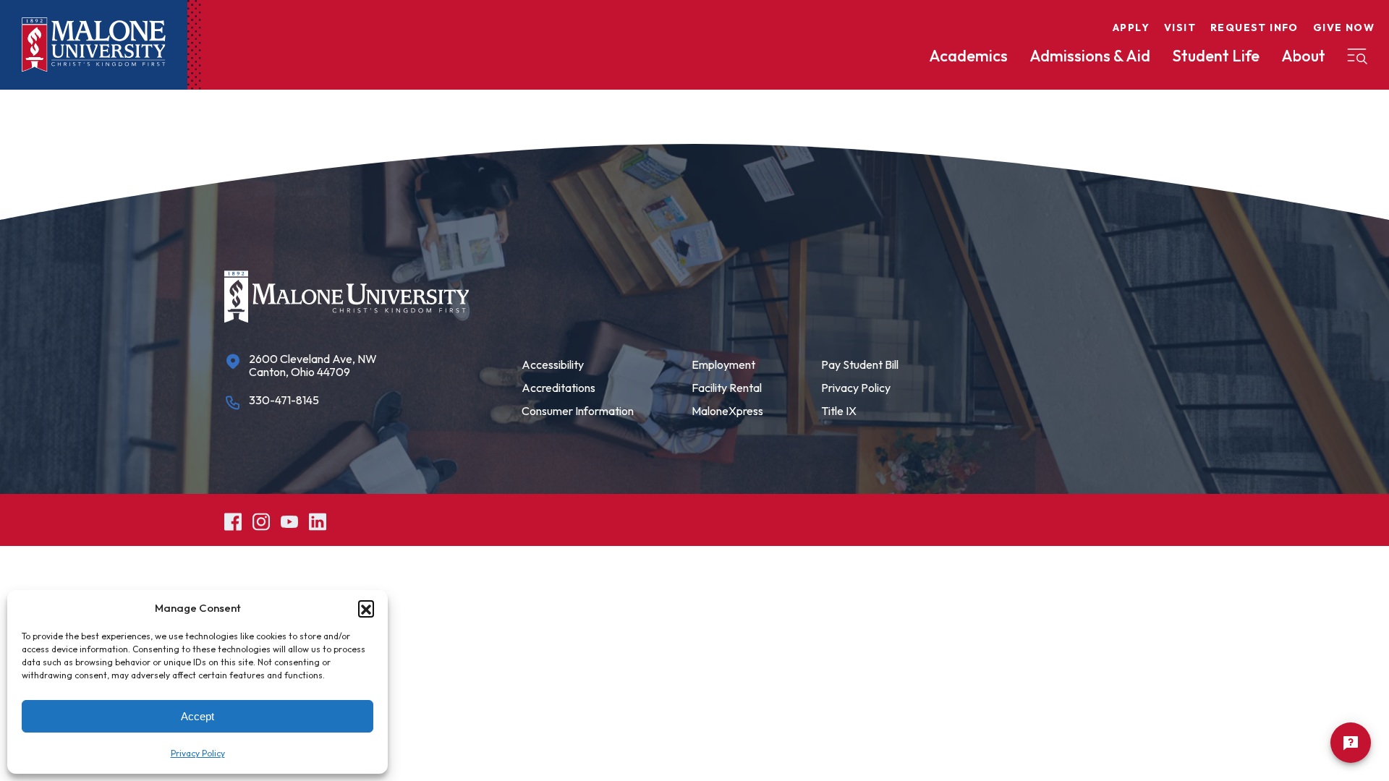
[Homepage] (93, 45)
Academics (968, 56)
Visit (1180, 27)
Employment (723, 364)
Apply (1131, 27)
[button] (366, 608)
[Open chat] (1350, 742)
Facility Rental (727, 387)
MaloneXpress (727, 411)
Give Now (1344, 27)
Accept (197, 716)
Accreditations (558, 387)
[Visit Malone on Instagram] (261, 520)
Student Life (1216, 56)
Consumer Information (578, 411)
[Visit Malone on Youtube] (289, 520)
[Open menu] (1357, 56)
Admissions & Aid (1089, 56)
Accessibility (553, 364)
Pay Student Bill (860, 364)
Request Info (1254, 27)
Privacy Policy (198, 753)
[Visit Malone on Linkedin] (317, 520)
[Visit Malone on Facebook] (233, 520)
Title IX (839, 411)
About (1303, 56)
